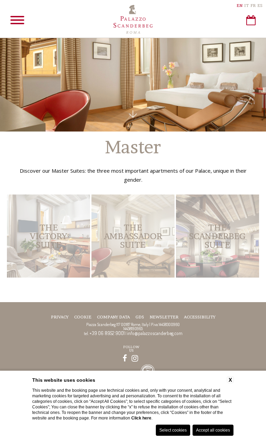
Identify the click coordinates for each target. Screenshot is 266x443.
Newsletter (164, 316)
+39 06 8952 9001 (107, 333)
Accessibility (199, 316)
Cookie (82, 316)
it (246, 5)
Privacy (60, 316)
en (239, 5)
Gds (139, 316)
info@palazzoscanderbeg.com (155, 333)
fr (253, 5)
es (260, 5)
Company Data (113, 316)
